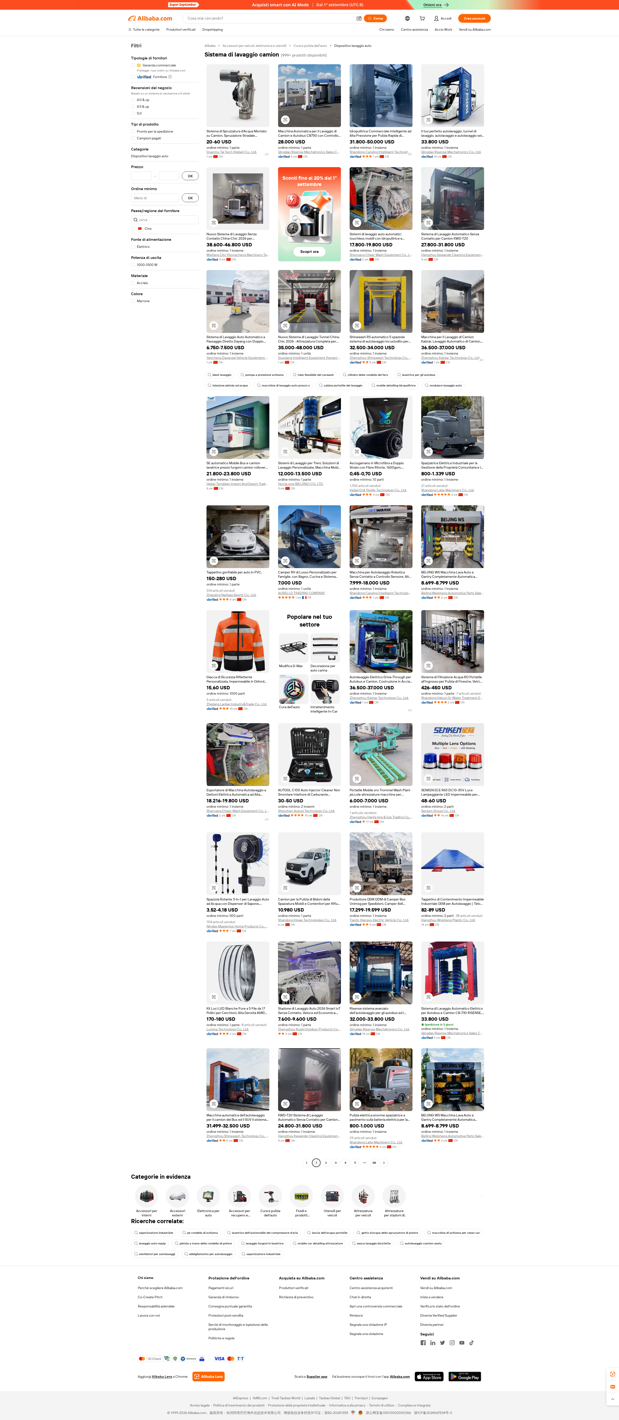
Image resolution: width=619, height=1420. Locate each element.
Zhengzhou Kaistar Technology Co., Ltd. (450, 358)
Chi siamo (145, 1278)
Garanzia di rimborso (223, 1297)
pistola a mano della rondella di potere (206, 1243)
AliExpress (240, 1398)
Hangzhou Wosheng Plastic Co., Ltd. (448, 920)
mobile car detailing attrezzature (320, 1243)
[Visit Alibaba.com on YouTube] (462, 1343)
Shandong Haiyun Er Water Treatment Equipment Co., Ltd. (452, 698)
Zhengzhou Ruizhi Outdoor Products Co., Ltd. (309, 1029)
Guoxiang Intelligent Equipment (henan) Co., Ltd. (309, 358)
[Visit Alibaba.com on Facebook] (423, 1343)
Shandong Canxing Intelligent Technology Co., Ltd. (381, 152)
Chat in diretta (360, 1297)
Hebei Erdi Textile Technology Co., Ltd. (378, 490)
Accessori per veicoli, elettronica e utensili (254, 46)
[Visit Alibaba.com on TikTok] (471, 1343)
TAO (347, 1398)
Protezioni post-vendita (225, 1315)
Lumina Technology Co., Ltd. (227, 1029)
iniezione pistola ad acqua (230, 385)
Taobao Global (329, 1398)
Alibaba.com (400, 1376)
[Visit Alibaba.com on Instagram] (452, 1343)
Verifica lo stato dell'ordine (440, 1306)
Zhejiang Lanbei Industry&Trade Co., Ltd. (236, 704)
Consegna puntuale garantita (230, 1306)
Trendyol (361, 1398)
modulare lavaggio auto (446, 385)
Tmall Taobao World (285, 1398)
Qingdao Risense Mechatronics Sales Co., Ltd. (309, 152)
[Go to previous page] (306, 1162)
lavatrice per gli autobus (418, 375)
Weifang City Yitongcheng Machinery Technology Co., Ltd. (237, 255)
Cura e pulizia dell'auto (310, 46)
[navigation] (165, 605)
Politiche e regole (221, 1338)
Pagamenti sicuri (220, 1288)
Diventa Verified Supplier (438, 1315)
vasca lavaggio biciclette (374, 1243)
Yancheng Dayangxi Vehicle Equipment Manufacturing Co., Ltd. (237, 358)
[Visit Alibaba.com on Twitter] (442, 1343)
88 (374, 1162)
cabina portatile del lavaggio (343, 385)
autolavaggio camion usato (423, 1243)
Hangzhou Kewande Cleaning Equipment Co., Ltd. (452, 255)
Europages (380, 1398)
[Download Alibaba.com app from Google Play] (465, 1376)
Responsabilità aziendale (156, 1306)
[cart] (423, 19)
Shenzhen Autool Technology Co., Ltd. (306, 811)
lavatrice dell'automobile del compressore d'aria (265, 1232)
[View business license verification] (353, 1412)
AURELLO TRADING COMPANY (301, 593)
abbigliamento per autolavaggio (210, 1254)
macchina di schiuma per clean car (456, 1232)
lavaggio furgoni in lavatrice (265, 1243)
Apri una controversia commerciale (376, 1306)
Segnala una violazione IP (368, 1325)
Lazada (309, 1398)
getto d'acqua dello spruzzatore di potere (389, 1232)
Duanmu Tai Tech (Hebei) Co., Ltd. (231, 152)
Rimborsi (356, 1315)
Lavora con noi (149, 1315)
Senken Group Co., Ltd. (438, 811)
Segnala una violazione (366, 1334)
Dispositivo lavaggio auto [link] (352, 46)
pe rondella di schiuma (202, 1232)
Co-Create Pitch (150, 1297)
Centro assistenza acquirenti (371, 1288)
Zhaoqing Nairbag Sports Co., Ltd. (231, 595)
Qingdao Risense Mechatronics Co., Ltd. (451, 152)
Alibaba (210, 46)
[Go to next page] (384, 1162)
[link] (612, 1374)
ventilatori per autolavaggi (157, 1254)
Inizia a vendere (431, 1297)
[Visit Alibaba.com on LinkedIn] (433, 1343)
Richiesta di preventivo (296, 1297)
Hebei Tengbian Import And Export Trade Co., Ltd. (237, 484)
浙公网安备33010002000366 (388, 1413)
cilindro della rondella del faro (368, 375)
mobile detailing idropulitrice (396, 385)
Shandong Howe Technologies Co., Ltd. (307, 920)
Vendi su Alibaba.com (436, 1288)
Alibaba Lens (162, 1376)
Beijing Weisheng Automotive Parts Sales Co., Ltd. (452, 593)
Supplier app (317, 1376)
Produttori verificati (293, 1288)
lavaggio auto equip (152, 1243)
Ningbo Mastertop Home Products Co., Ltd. (237, 926)
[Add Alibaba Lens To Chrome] (208, 1376)
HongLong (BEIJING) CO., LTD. (300, 484)
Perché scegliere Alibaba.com (160, 1288)
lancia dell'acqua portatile (329, 1232)
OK (190, 176)
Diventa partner (432, 1325)
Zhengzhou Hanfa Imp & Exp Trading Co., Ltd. (381, 817)
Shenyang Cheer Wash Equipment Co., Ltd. (381, 255)
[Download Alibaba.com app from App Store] (429, 1376)
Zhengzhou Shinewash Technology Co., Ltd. (381, 358)
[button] (359, 18)
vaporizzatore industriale (156, 1232)
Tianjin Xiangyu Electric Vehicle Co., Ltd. (379, 920)
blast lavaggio (222, 375)
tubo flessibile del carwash (316, 375)
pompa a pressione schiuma (264, 375)
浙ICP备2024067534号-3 (433, 1413)
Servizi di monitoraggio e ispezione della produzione (238, 1327)
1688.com (259, 1398)
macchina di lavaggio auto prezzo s (286, 385)
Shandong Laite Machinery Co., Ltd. (447, 490)
